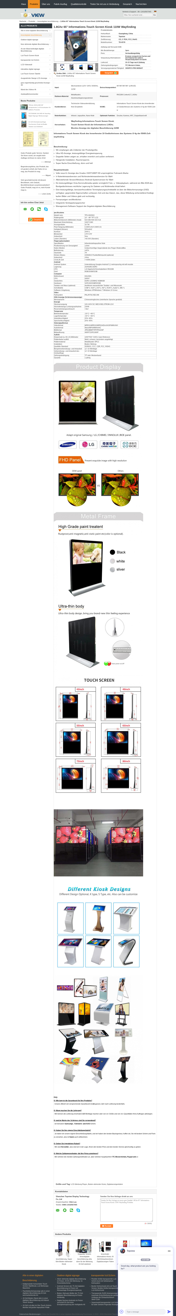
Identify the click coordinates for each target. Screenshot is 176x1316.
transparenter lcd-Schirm (30, 60)
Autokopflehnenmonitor (29, 94)
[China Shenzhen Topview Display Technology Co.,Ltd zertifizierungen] (28, 139)
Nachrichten (141, 4)
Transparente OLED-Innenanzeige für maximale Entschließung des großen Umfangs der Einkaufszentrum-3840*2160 (105, 1296)
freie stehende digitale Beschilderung (35, 44)
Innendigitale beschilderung (47, 21)
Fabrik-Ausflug (60, 4)
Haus (23, 4)
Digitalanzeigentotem (115, 1184)
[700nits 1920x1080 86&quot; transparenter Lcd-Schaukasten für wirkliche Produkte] (24, 107)
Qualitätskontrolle (78, 4)
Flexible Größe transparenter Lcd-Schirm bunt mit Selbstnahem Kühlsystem (104, 1281)
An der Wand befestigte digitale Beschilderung (32, 50)
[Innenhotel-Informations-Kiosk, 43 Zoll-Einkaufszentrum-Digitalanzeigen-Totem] (105, 1246)
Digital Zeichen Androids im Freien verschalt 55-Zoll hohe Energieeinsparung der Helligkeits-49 (71, 1302)
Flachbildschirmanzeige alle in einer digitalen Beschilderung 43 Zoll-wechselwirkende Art (36, 1293)
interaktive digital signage (30, 69)
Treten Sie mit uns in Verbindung (104, 4)
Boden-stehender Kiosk (97, 1184)
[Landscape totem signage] (75, 46)
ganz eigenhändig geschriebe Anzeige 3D (35, 84)
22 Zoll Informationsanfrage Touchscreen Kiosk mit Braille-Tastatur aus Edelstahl (37, 124)
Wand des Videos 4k (28, 90)
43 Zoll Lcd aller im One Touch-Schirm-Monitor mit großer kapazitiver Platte (37, 1306)
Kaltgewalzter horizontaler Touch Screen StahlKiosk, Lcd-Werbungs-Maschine (36, 1286)
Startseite (22, 21)
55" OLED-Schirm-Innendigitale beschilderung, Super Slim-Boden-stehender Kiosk (64, 1259)
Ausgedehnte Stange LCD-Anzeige (34, 78)
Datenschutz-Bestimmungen (30, 1314)
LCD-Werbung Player (79, 1184)
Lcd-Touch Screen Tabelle (30, 74)
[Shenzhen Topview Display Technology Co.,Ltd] (32, 14)
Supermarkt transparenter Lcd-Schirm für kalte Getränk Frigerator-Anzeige (105, 1304)
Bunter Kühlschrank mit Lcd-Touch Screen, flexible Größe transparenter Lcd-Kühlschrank (105, 1288)
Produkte (34, 4)
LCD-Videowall (26, 65)
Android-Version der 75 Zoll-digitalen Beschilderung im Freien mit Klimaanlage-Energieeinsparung (71, 1288)
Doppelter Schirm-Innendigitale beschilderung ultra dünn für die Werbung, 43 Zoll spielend (84, 1259)
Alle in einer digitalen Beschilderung (34, 31)
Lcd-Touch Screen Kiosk (30, 55)
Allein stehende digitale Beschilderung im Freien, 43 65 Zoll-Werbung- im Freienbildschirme (71, 1281)
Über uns (46, 4)
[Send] (169, 1312)
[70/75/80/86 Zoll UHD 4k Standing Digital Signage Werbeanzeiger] (23, 115)
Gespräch (127, 4)
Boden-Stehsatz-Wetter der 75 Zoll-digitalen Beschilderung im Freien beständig (70, 1295)
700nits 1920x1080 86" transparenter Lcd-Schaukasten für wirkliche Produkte (39, 107)
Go (154, 15)
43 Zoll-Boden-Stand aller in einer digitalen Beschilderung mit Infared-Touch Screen (36, 1300)
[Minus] (169, 1251)
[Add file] (121, 1312)
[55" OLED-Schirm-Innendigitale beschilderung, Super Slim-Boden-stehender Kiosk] (64, 1248)
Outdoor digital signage (29, 40)
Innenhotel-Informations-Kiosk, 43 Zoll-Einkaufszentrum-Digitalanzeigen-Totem (105, 1258)
